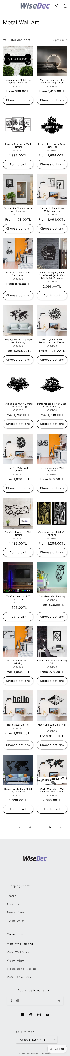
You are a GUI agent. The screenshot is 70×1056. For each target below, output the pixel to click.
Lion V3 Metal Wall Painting (18, 469)
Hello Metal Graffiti (18, 724)
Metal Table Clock (19, 977)
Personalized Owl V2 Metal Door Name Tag (18, 405)
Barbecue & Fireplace (21, 968)
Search (11, 895)
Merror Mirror (16, 960)
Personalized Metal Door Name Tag (52, 145)
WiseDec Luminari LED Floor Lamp (18, 597)
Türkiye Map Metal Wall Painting (18, 533)
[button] (5, 6)
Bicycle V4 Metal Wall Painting (52, 469)
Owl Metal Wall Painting (52, 596)
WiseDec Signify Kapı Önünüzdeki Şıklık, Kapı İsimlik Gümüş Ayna (52, 275)
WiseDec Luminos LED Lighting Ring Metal (52, 81)
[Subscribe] (59, 1000)
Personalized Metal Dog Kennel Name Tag (18, 81)
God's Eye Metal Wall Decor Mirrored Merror (52, 341)
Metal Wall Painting (20, 943)
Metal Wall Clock (18, 952)
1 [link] (10, 827)
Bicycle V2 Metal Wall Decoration (18, 274)
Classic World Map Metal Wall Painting (18, 790)
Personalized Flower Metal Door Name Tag (52, 405)
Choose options (18, 100)
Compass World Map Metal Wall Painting (18, 341)
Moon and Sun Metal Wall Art (52, 726)
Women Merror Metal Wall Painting (52, 533)
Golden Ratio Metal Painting (18, 662)
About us (13, 904)
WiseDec (30, 1053)
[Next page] (60, 827)
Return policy (16, 920)
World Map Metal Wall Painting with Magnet (52, 790)
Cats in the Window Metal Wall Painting (18, 209)
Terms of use (15, 912)
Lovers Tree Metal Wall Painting (18, 145)
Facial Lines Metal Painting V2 (52, 662)
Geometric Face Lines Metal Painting (52, 209)
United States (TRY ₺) (33, 1039)
